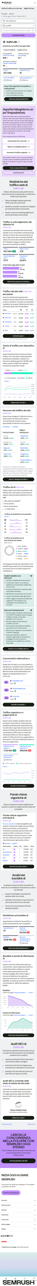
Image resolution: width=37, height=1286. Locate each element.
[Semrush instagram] (4, 1236)
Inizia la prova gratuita (10, 1193)
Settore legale (5, 1224)
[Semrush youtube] (8, 1236)
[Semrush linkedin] (2, 1236)
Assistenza (4, 1215)
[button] (26, 16)
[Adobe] (4, 1241)
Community (5, 1219)
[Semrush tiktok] (6, 1236)
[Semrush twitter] (12, 1236)
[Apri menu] (35, 3)
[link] (11, 8)
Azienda (3, 1210)
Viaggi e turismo (22, 50)
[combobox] (16, 30)
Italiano (3, 1229)
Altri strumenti (5, 1205)
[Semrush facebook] (10, 1236)
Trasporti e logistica (9, 50)
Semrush (4, 1200)
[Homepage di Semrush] (6, 3)
